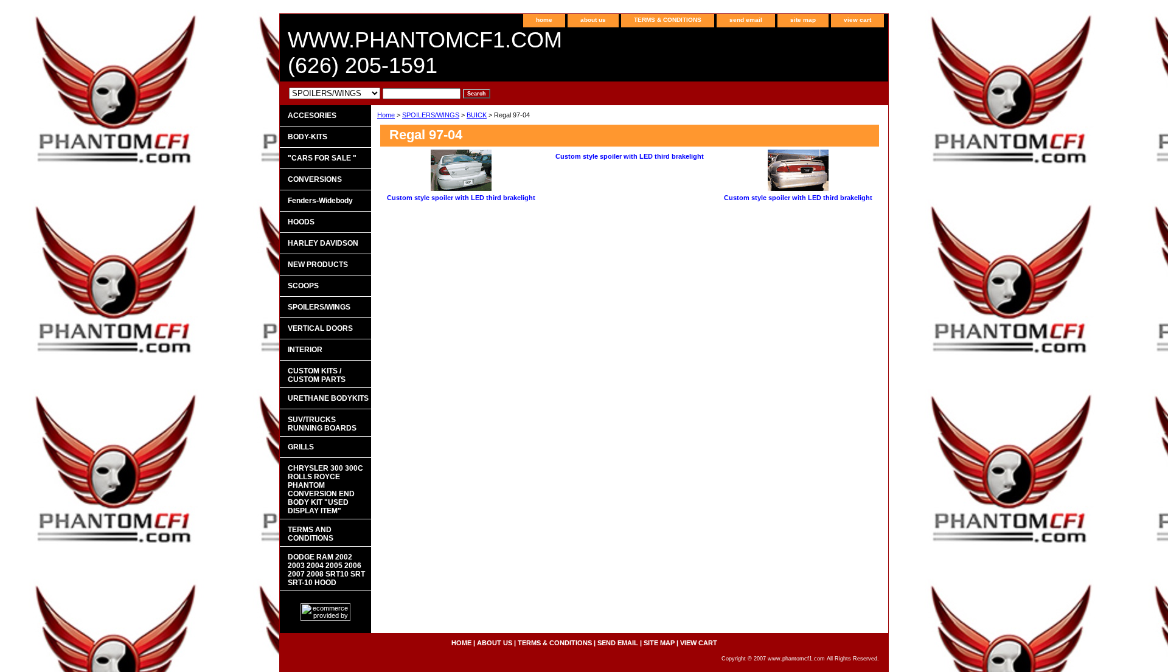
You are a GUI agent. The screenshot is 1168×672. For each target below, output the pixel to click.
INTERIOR (305, 349)
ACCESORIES (312, 115)
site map (803, 19)
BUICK (477, 115)
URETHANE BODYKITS (328, 398)
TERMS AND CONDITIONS (310, 533)
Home (386, 115)
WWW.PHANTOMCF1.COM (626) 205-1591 (425, 52)
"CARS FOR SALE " (322, 158)
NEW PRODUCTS (318, 264)
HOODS (301, 222)
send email (745, 19)
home (544, 19)
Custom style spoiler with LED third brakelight (461, 197)
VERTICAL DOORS (320, 328)
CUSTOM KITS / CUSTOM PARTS (317, 375)
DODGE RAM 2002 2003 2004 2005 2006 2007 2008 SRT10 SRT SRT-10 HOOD (326, 570)
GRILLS (301, 447)
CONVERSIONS (315, 179)
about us (593, 19)
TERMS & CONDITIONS (667, 19)
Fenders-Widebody (320, 200)
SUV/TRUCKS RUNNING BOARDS (322, 423)
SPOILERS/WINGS (430, 115)
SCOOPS (303, 286)
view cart (857, 19)
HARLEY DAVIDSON (323, 243)
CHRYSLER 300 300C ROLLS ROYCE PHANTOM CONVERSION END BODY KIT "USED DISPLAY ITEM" (325, 489)
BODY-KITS (307, 137)
